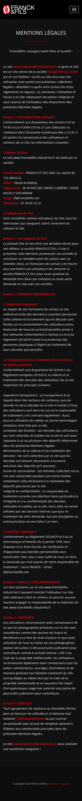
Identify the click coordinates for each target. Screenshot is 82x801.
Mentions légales (59, 783)
